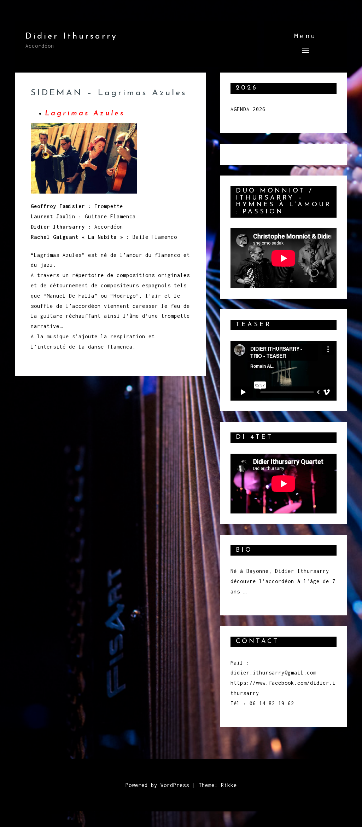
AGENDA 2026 (247, 109)
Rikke (229, 785)
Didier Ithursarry (71, 36)
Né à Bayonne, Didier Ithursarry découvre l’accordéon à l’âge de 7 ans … (282, 581)
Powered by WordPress (157, 785)
